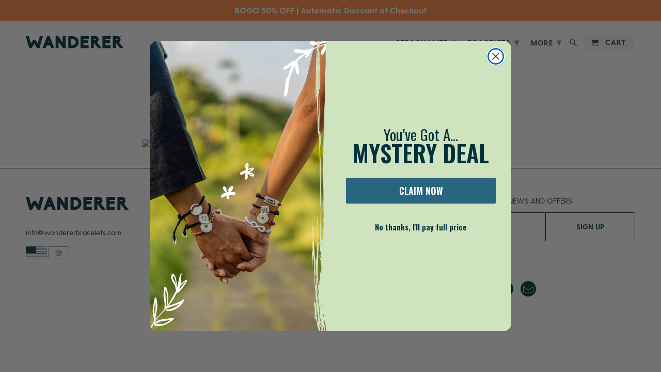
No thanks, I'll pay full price (421, 227)
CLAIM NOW (421, 190)
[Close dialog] (495, 56)
